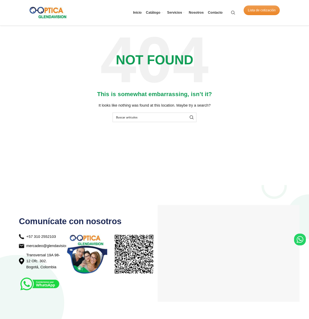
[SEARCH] (192, 117)
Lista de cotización (262, 10)
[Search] (233, 12)
